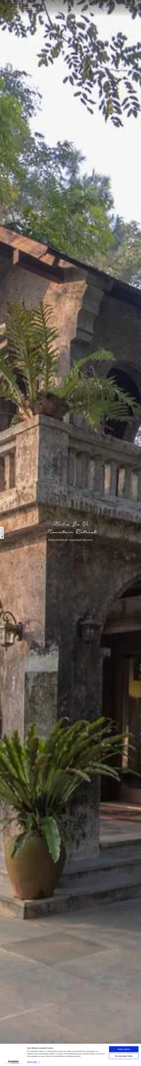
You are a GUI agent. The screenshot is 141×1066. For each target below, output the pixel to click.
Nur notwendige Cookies (124, 1056)
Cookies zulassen (123, 1049)
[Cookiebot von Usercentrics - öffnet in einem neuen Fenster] (13, 1062)
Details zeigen (32, 1062)
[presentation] (10, 535)
